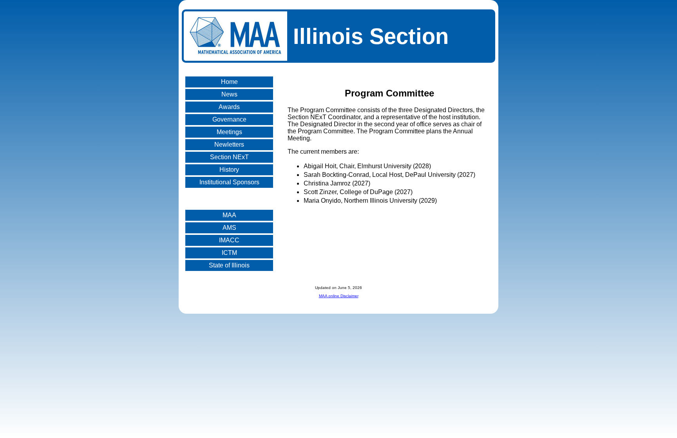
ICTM (229, 252)
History (229, 169)
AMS (229, 227)
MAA (229, 215)
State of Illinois (229, 265)
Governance (229, 119)
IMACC (229, 240)
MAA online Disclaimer (338, 296)
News (229, 94)
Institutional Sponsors (229, 182)
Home (229, 81)
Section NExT (229, 157)
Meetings (229, 132)
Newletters (229, 144)
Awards (229, 107)
